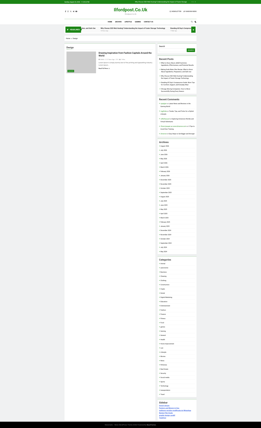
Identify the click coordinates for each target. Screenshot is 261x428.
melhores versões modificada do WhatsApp (175, 410)
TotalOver (162, 418)
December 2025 (165, 180)
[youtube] (76, 11)
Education (163, 302)
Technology (164, 386)
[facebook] (65, 11)
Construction (164, 285)
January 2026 (164, 176)
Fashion (70, 71)
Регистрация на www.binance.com (173, 126)
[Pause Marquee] (193, 30)
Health (162, 340)
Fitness (162, 318)
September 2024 (165, 243)
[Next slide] (195, 2)
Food (162, 323)
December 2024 (165, 230)
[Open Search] (192, 22)
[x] (70, 11)
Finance (163, 314)
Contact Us (148, 22)
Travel (162, 394)
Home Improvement (167, 344)
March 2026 (164, 167)
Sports (162, 382)
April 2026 (163, 163)
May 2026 (163, 159)
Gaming (138, 22)
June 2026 (163, 154)
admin (102, 59)
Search (162, 46)
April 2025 (163, 214)
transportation (165, 390)
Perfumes (163, 365)
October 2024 (165, 239)
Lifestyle (128, 22)
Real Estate (164, 369)
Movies (162, 356)
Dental (162, 293)
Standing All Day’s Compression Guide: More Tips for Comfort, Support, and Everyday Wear (161, 2)
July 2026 (163, 150)
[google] (73, 11)
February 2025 (165, 222)
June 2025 (163, 205)
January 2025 (164, 226)
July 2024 (163, 247)
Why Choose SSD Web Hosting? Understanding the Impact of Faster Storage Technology (116, 28)
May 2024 (163, 252)
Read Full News (103, 68)
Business (163, 272)
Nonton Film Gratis (166, 413)
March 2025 (164, 218)
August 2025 (164, 197)
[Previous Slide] (192, 2)
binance (163, 134)
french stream (164, 406)
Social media (164, 377)
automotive (164, 268)
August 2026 (164, 146)
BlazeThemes (151, 425)
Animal (162, 264)
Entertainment (165, 306)
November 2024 (165, 235)
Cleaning (163, 276)
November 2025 (165, 184)
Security (163, 373)
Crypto (162, 289)
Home (110, 22)
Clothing (163, 280)
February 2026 (165, 171)
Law (161, 348)
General (163, 335)
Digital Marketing (166, 297)
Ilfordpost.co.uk (130, 9)
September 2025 (165, 192)
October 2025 (165, 188)
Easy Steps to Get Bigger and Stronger (182, 134)
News (162, 361)
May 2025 (163, 209)
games (162, 327)
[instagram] (68, 11)
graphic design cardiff (167, 415)
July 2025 (163, 201)
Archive (118, 22)
